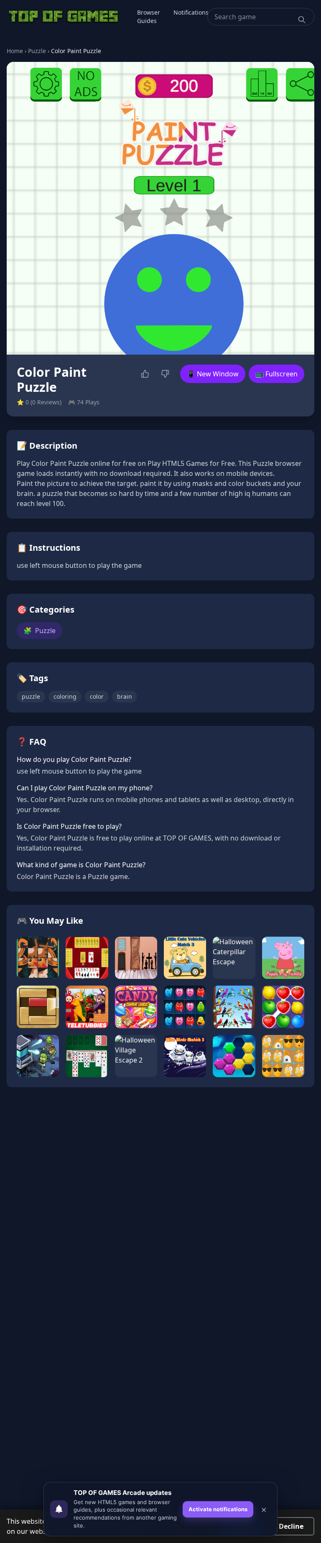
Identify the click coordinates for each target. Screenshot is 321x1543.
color (97, 696)
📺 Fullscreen (276, 373)
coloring (65, 696)
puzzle (31, 696)
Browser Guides (148, 16)
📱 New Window (213, 373)
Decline (291, 1526)
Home (15, 51)
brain (124, 696)
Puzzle (37, 51)
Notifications (191, 12)
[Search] (301, 19)
